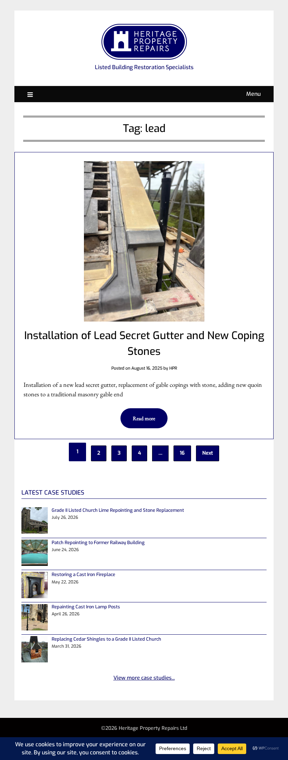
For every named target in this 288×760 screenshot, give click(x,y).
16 (182, 453)
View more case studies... (144, 677)
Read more (144, 418)
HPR (173, 368)
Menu (253, 94)
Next (207, 453)
